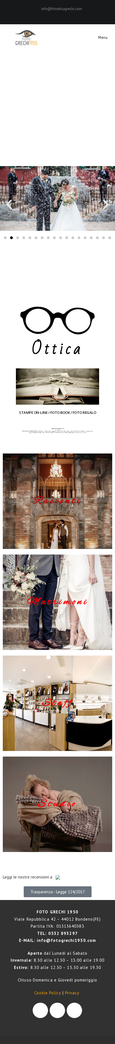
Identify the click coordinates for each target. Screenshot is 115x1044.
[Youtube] (74, 1010)
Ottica (57, 348)
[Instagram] (60, 14)
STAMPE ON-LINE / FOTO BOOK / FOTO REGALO (57, 412)
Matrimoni (57, 602)
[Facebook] (55, 14)
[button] (9, 204)
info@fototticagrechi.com (61, 8)
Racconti (57, 501)
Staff (57, 703)
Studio (57, 804)
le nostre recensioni (31, 877)
